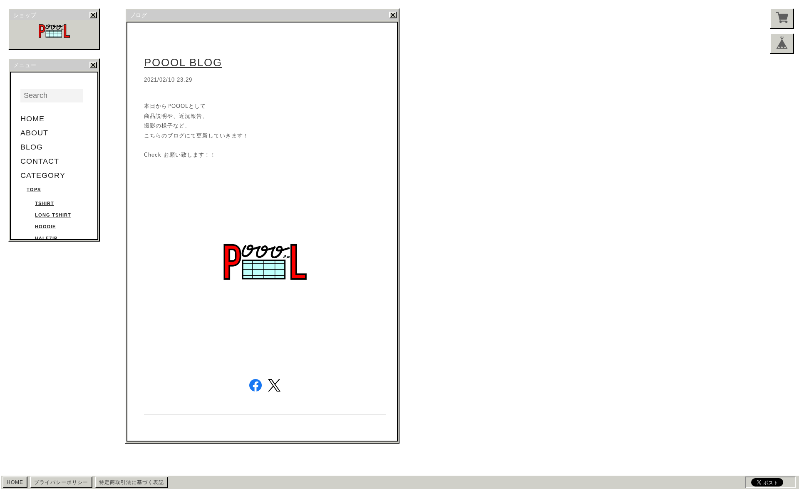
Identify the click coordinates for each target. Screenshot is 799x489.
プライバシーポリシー (61, 482)
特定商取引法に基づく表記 (131, 482)
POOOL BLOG (183, 62)
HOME (32, 119)
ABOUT (34, 133)
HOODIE (45, 226)
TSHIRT (44, 203)
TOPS (34, 189)
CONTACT (39, 161)
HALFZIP (46, 238)
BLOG (31, 147)
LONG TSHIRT (53, 214)
